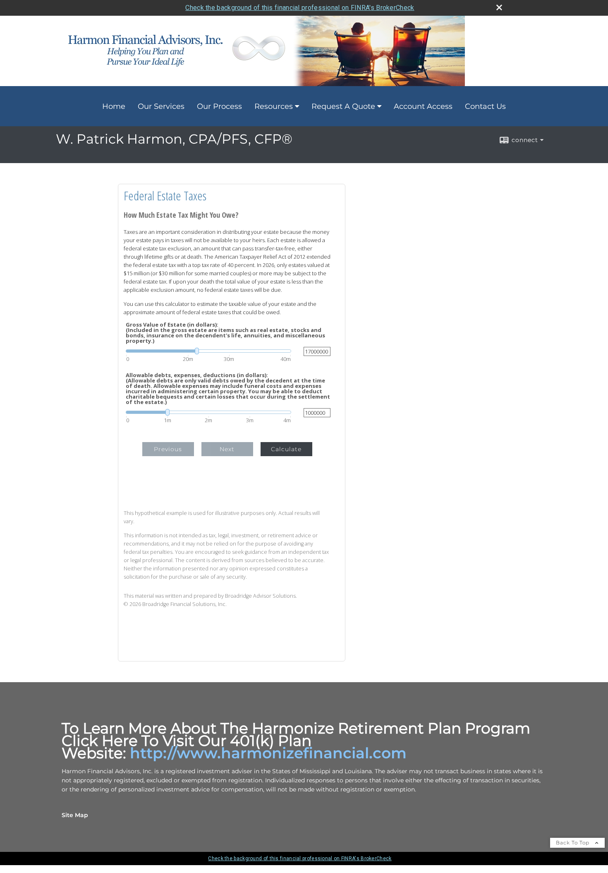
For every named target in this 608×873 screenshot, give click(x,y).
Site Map (75, 815)
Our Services (161, 106)
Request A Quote (343, 106)
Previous (168, 449)
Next (227, 449)
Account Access (423, 106)
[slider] (208, 351)
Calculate (286, 449)
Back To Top (573, 842)
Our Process (219, 106)
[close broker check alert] (499, 7)
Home (113, 106)
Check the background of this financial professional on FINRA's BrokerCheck (299, 8)
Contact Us (485, 106)
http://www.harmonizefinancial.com (268, 753)
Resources (273, 106)
